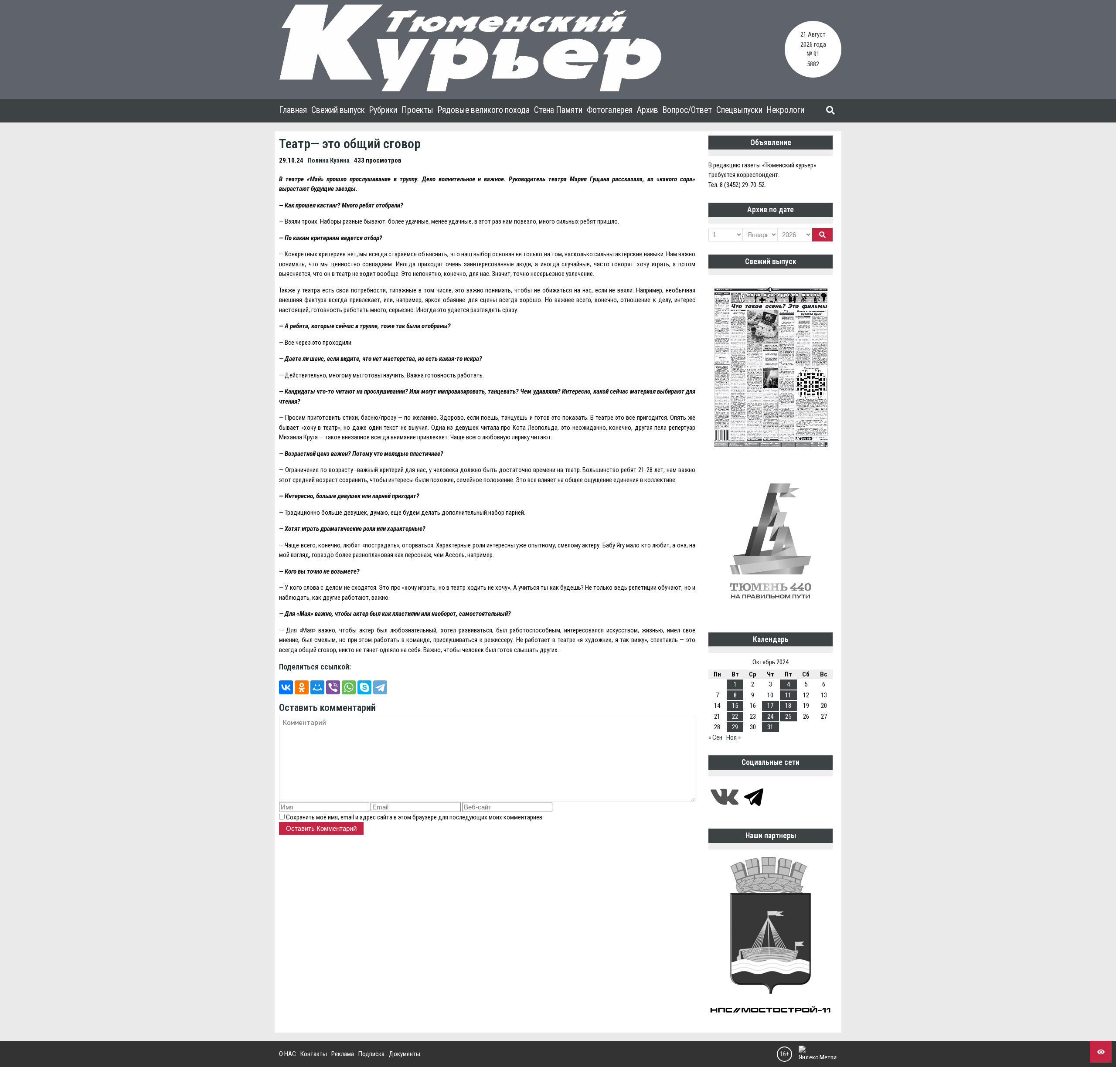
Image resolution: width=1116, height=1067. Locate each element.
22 (735, 716)
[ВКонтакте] (286, 687)
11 (788, 695)
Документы (404, 1054)
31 (770, 727)
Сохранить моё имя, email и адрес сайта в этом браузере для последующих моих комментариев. (415, 817)
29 (735, 727)
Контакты (313, 1054)
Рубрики (383, 110)
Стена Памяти (558, 110)
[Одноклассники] (302, 687)
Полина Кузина (329, 160)
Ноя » (733, 737)
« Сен (715, 737)
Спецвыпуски (739, 110)
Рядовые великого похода (484, 110)
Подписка (371, 1054)
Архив (647, 110)
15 (735, 706)
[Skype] (364, 687)
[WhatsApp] (349, 687)
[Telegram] (380, 687)
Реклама (342, 1054)
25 (788, 716)
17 (770, 706)
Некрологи (785, 110)
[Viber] (333, 687)
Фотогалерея (610, 110)
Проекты (417, 110)
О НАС (287, 1054)
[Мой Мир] (317, 687)
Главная (293, 110)
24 (770, 716)
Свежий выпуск (338, 110)
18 (788, 706)
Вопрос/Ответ (687, 110)
